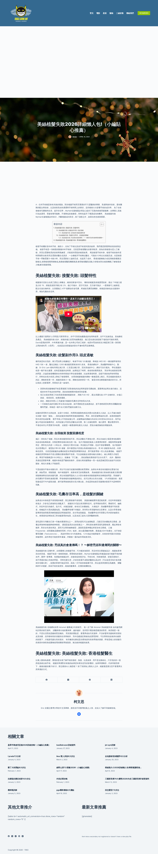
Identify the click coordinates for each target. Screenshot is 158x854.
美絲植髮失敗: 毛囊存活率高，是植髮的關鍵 (73, 235)
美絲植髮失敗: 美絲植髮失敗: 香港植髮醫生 (70, 240)
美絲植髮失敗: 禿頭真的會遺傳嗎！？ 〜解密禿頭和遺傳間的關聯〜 (82, 238)
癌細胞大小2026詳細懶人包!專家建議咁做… (123, 767)
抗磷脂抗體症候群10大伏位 (19, 779)
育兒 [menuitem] (91, 13)
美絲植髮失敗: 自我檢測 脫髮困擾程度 (73, 233)
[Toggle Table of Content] (100, 224)
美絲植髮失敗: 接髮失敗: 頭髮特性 (67, 228)
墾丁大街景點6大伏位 (17, 767)
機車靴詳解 (12, 790)
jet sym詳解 (110, 745)
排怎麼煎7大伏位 (112, 790)
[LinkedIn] (111, 680)
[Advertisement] (79, 62)
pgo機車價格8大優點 (65, 790)
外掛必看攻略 (62, 779)
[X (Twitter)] (68, 680)
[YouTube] (22, 836)
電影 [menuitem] (98, 13)
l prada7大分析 (14, 756)
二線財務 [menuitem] (120, 13)
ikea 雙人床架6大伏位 (65, 756)
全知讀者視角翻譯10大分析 (116, 756)
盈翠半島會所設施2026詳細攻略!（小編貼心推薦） (29, 745)
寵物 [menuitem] (111, 13)
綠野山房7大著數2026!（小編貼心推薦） (73, 767)
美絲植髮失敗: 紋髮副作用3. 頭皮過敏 (71, 230)
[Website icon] (79, 714)
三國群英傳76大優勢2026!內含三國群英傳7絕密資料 (127, 779)
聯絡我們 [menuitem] (130, 13)
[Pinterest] (90, 680)
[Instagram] (16, 836)
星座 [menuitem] (105, 13)
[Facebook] (46, 680)
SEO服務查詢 (143, 13)
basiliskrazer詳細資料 (65, 745)
